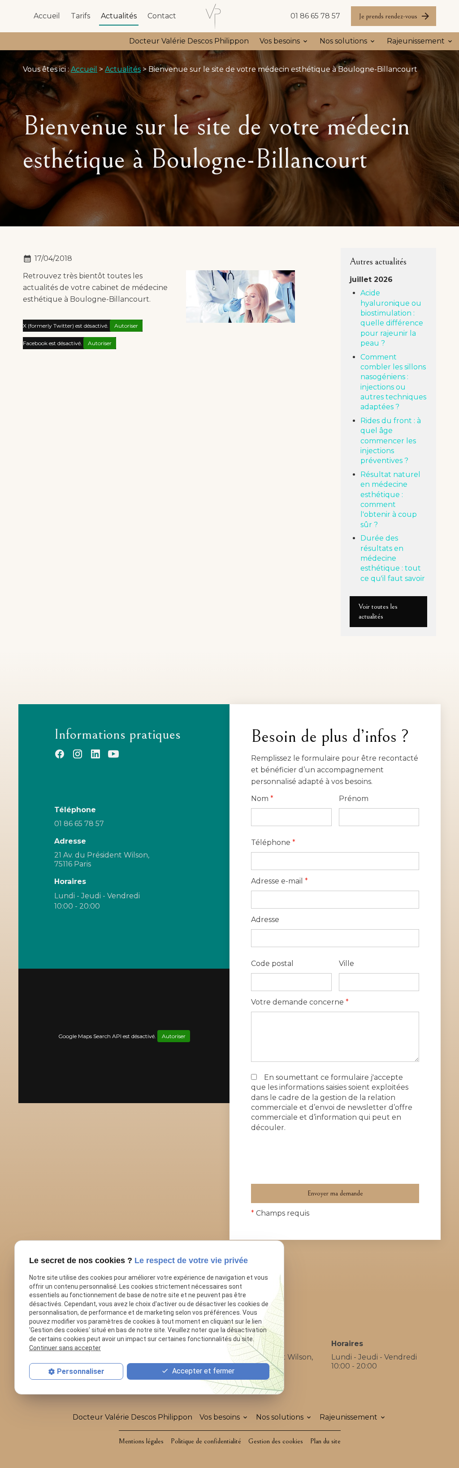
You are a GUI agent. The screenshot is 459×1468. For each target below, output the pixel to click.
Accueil (47, 16)
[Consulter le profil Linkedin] (95, 754)
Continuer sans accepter (65, 1347)
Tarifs (80, 16)
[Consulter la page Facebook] (59, 754)
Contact (161, 16)
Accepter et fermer (202, 1371)
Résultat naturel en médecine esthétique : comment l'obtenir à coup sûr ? (390, 499)
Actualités (119, 16)
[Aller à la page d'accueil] (213, 16)
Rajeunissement (416, 41)
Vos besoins (280, 41)
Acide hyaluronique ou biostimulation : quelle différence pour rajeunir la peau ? (391, 318)
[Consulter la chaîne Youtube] (113, 754)
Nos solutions (343, 41)
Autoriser (126, 325)
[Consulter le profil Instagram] (77, 754)
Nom (262, 798)
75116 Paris (102, 859)
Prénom (353, 798)
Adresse (265, 919)
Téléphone (273, 842)
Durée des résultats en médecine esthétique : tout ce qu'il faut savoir (392, 558)
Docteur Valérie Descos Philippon (189, 41)
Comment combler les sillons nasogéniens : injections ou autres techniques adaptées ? (393, 382)
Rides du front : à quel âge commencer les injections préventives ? (390, 440)
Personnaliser (80, 1371)
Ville (346, 963)
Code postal (272, 963)
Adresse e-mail (279, 881)
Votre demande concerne (300, 1002)
